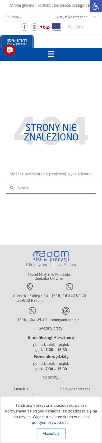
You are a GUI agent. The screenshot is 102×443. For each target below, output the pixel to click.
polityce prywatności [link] (51, 422)
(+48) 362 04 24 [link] (32, 320)
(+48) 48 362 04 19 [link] (69, 296)
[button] (51, 54)
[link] (96, 6)
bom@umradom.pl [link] (65, 320)
